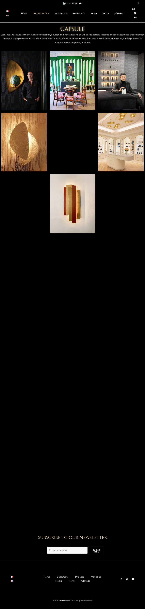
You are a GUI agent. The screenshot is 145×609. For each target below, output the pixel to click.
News (106, 13)
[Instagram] (133, 9)
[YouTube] (135, 17)
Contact (119, 13)
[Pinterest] (135, 13)
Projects (60, 13)
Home (24, 13)
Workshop (79, 13)
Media (93, 13)
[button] (138, 3)
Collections (40, 13)
